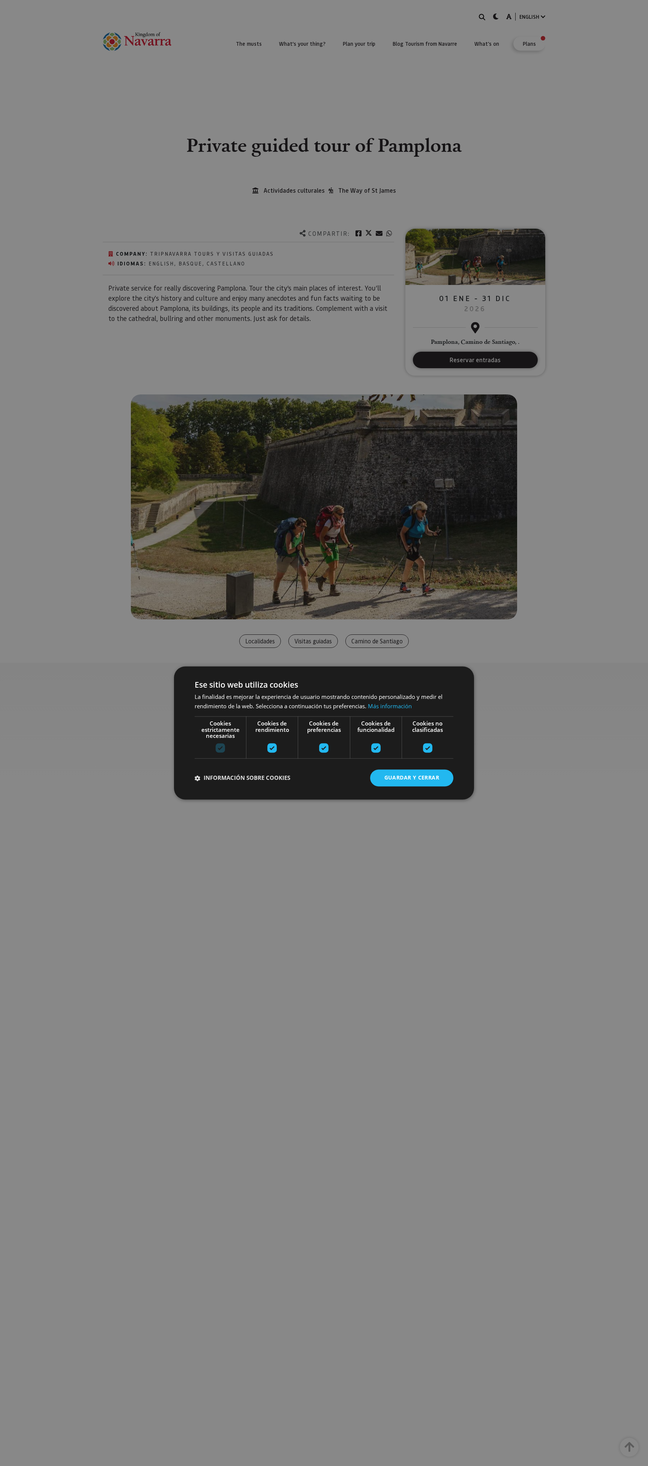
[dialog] (324, 733)
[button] (242, 778)
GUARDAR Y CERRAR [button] (411, 777)
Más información (390, 706)
